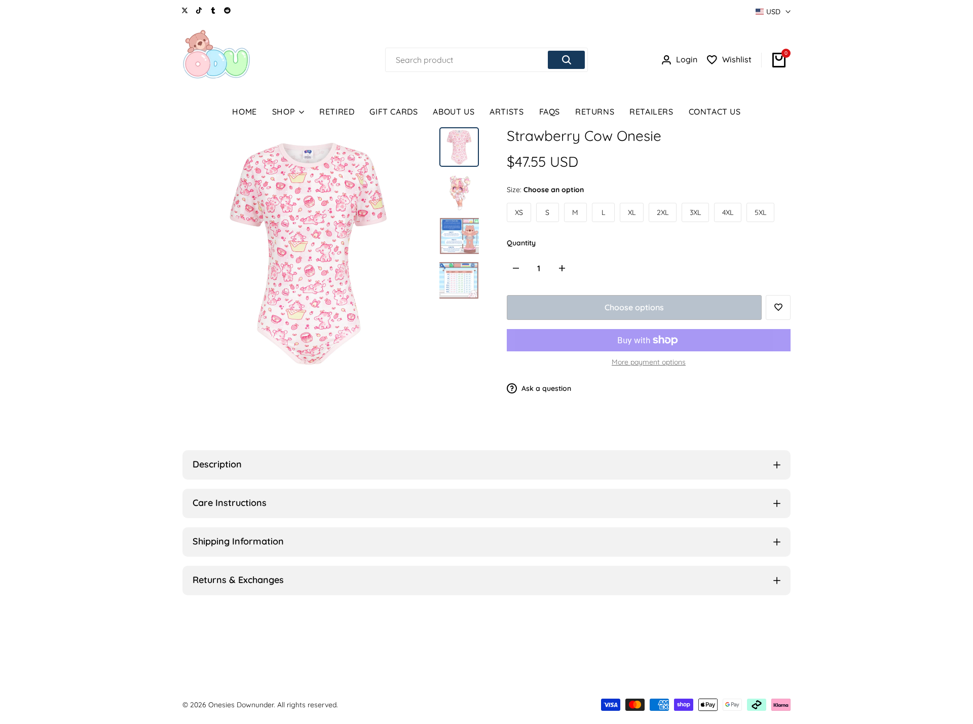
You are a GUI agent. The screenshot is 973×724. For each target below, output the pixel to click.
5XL (760, 212)
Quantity (521, 242)
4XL (727, 212)
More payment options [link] (649, 362)
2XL (662, 212)
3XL (695, 212)
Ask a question (545, 388)
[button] (778, 307)
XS (519, 212)
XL (631, 212)
